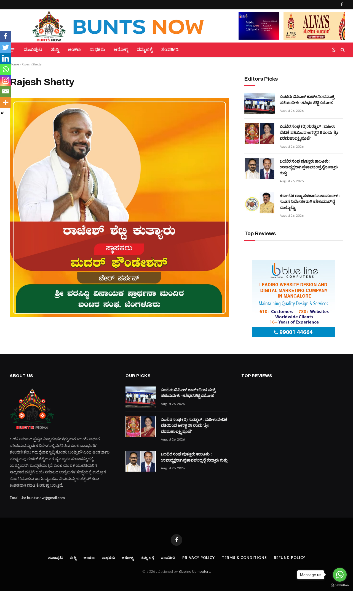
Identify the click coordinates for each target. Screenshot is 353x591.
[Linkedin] (5, 58)
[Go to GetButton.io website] (340, 585)
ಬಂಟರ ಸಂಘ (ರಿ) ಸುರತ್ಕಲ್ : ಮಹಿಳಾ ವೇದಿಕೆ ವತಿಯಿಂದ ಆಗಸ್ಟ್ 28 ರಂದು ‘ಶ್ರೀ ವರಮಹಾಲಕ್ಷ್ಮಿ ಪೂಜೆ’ (309, 132)
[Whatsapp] (5, 69)
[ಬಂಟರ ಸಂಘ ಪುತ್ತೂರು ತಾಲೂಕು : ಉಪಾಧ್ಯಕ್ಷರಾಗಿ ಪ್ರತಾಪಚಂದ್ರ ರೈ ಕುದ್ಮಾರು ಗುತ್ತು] (259, 168)
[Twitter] (5, 47)
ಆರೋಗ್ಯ (121, 49)
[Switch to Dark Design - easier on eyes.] (333, 49)
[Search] (342, 50)
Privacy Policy (198, 557)
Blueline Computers (194, 571)
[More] (5, 102)
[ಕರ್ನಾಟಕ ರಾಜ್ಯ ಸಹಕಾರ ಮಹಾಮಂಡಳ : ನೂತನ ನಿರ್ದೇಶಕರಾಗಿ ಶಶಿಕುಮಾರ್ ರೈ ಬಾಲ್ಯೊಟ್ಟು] (259, 202)
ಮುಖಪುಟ (33, 49)
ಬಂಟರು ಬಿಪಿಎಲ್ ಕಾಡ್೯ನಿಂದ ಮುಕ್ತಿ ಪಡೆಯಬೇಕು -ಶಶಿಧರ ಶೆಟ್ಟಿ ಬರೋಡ (307, 99)
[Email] (5, 91)
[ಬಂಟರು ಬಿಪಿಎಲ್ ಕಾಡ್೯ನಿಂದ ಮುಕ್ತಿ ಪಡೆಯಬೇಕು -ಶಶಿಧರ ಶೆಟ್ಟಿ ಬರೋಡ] (259, 103)
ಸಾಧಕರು (97, 49)
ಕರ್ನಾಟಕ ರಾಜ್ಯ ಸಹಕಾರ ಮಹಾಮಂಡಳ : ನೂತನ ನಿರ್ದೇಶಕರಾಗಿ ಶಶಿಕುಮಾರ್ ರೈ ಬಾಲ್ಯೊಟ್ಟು (310, 202)
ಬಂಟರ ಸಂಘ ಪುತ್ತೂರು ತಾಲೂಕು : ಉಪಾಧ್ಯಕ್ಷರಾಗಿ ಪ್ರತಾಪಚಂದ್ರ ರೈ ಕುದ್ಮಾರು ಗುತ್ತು (309, 167)
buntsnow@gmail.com (46, 497)
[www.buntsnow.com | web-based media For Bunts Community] (121, 26)
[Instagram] (5, 80)
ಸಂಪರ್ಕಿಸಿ (169, 49)
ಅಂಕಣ (74, 49)
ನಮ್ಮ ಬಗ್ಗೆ (145, 49)
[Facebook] (5, 36)
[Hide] (2, 113)
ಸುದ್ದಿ (55, 49)
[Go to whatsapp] (340, 575)
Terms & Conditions (244, 557)
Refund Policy (290, 557)
